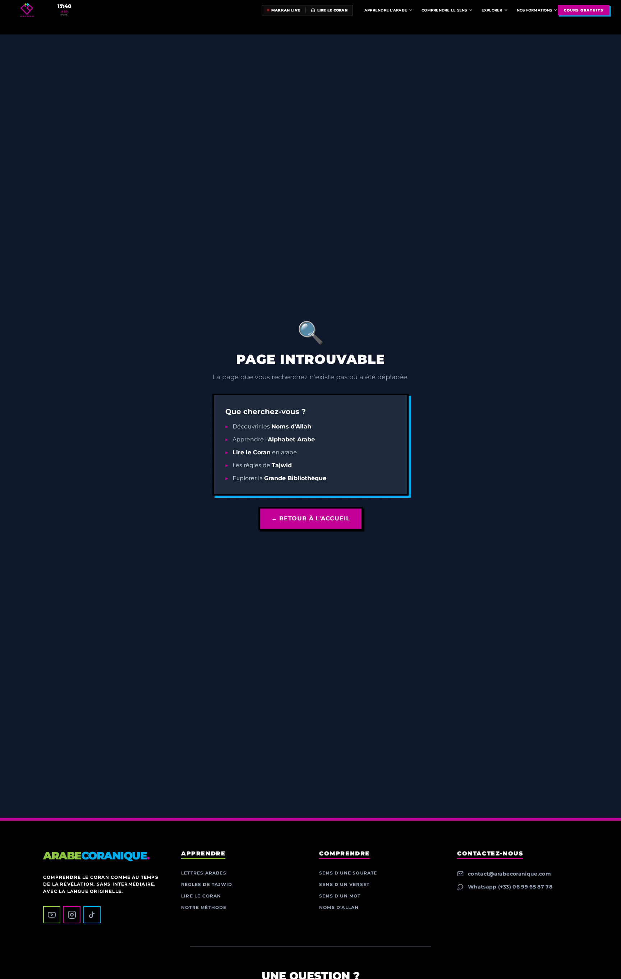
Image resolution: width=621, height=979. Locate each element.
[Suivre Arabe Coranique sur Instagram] (71, 914)
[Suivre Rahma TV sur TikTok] (92, 914)
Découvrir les (272, 426)
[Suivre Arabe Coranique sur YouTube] (51, 914)
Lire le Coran (201, 896)
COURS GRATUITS (583, 10)
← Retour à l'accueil (310, 518)
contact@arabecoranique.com (509, 874)
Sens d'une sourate (348, 873)
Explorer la (279, 478)
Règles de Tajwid (206, 884)
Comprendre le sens (444, 10)
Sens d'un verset (344, 884)
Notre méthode (204, 907)
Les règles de (262, 465)
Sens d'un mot (340, 896)
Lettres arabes (203, 873)
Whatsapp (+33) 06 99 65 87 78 (510, 886)
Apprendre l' (274, 439)
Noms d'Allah (339, 907)
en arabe (265, 452)
